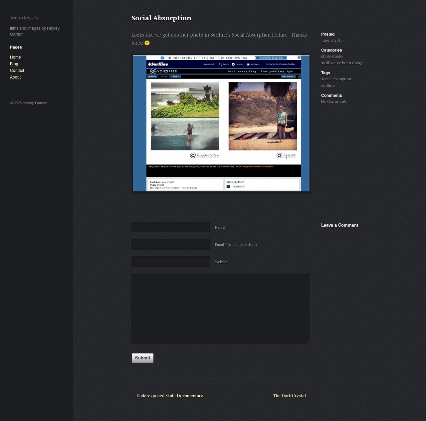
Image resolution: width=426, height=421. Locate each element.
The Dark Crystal (289, 396)
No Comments (334, 101)
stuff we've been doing (341, 62)
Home (15, 57)
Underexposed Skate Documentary (170, 396)
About (15, 77)
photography (332, 56)
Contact (17, 70)
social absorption (336, 78)
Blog (14, 63)
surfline (328, 85)
